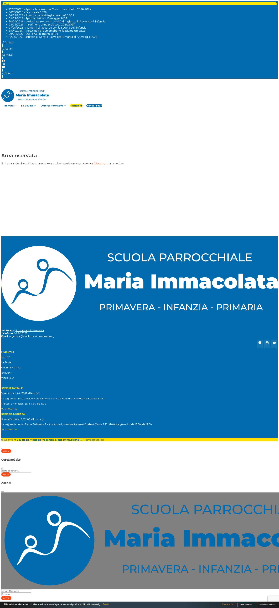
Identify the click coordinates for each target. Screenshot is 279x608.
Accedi (9, 42)
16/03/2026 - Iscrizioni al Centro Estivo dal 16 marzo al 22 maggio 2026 (53, 36)
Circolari (7, 48)
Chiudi (6, 451)
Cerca (8, 73)
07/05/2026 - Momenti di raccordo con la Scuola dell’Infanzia (47, 27)
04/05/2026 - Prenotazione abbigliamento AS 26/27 (41, 15)
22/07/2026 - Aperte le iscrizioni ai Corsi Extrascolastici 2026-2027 (50, 9)
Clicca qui (100, 163)
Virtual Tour (94, 105)
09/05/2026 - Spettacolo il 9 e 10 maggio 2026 (38, 18)
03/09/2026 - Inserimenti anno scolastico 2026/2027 (42, 24)
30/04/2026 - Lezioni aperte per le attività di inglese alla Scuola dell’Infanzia (57, 21)
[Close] (2, 448)
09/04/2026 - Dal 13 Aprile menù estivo (33, 33)
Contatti (7, 54)
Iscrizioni (76, 105)
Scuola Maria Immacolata (29, 330)
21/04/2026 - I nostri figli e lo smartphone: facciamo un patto (47, 30)
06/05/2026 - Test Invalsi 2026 (27, 12)
